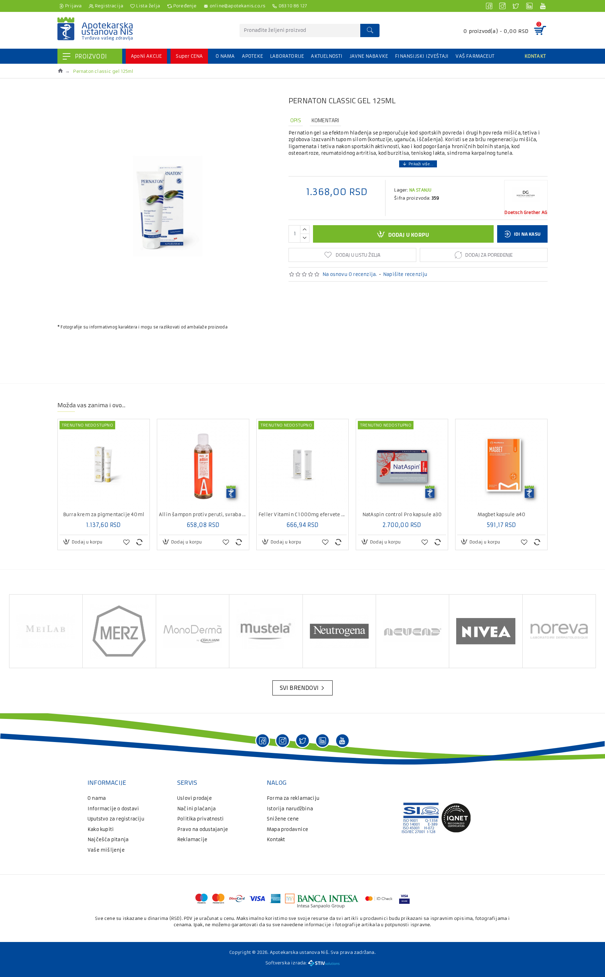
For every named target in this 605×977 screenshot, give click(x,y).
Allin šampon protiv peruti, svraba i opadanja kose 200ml (203, 515)
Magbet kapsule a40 (502, 515)
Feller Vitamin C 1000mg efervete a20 (302, 515)
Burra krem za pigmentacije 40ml (103, 515)
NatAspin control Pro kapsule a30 (401, 515)
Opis (295, 120)
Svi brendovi (299, 687)
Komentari (325, 120)
